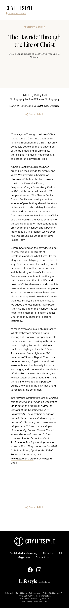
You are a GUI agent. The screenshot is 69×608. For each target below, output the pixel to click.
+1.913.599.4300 (25, 596)
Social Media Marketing (23, 553)
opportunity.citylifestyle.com (34, 601)
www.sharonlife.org (22, 458)
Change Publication (17, 13)
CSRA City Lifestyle (48, 106)
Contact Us (42, 557)
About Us (48, 553)
